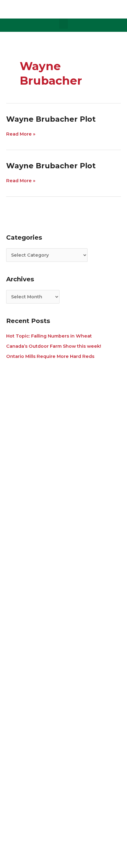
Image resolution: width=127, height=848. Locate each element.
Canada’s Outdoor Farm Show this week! (53, 346)
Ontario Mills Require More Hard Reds (50, 356)
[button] (63, 24)
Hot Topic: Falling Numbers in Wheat (49, 336)
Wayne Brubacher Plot (51, 119)
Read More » (20, 134)
